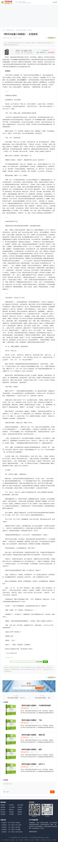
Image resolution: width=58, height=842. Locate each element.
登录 (4, 791)
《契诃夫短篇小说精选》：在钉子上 (33, 764)
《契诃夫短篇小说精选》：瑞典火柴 (33, 735)
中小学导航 (12, 807)
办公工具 (49, 839)
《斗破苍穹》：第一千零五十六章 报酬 (10, 829)
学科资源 (11, 805)
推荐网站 (3, 805)
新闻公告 (11, 809)
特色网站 (20, 812)
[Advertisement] (29, 15)
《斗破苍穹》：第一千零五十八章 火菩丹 (11, 825)
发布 (52, 791)
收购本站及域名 (33, 831)
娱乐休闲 (3, 809)
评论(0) (20, 37)
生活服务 (20, 807)
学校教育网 (14, 837)
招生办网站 (20, 805)
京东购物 (11, 812)
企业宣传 (32, 839)
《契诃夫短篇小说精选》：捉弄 (31, 749)
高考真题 (3, 814)
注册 (7, 791)
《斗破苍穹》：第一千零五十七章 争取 (10, 827)
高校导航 (3, 807)
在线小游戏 (43, 839)
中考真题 (11, 814)
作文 (17, 839)
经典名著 (12, 839)
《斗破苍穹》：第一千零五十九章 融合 (10, 822)
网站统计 (47, 837)
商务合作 (20, 814)
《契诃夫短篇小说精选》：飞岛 (31, 720)
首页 (3, 30)
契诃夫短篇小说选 (10, 30)
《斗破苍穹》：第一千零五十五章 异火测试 (11, 831)
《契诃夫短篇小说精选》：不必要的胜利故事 (36, 705)
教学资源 (27, 839)
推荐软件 (20, 809)
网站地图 (37, 839)
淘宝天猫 (3, 812)
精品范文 (21, 839)
